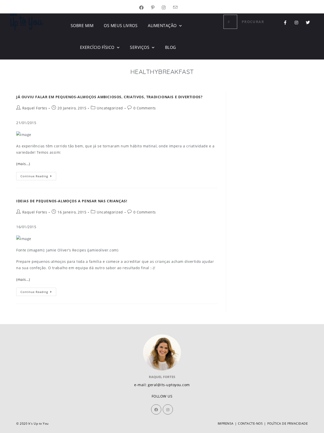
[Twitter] (308, 22)
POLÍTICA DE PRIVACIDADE (287, 423)
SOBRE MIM (82, 25)
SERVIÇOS (139, 47)
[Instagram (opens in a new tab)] (167, 8)
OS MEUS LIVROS (120, 25)
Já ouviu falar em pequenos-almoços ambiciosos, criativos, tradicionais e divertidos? (109, 96)
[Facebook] (156, 409)
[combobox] (230, 22)
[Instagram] (297, 22)
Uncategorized (110, 108)
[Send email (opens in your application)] (179, 8)
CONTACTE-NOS (250, 423)
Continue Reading (38, 175)
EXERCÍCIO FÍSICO (97, 47)
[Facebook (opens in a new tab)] (145, 8)
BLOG (170, 47)
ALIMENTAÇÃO (162, 25)
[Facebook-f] (285, 22)
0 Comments (144, 108)
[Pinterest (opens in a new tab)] (156, 8)
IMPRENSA (226, 423)
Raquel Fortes (34, 108)
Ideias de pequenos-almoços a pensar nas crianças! (71, 201)
